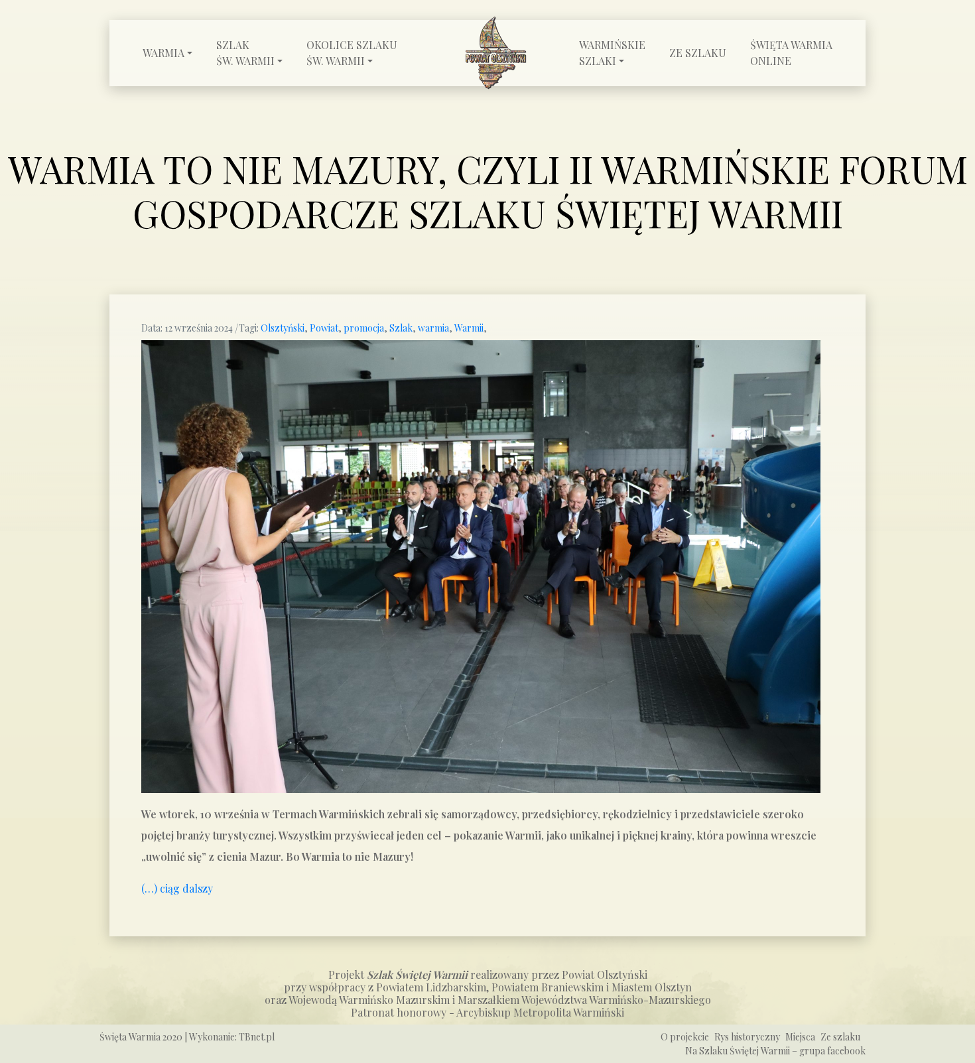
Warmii (469, 328)
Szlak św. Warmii (245, 53)
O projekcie (685, 1037)
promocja (364, 328)
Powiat (324, 328)
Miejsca (800, 1037)
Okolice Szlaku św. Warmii (351, 53)
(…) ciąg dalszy (177, 888)
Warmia (163, 53)
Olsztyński (282, 328)
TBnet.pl (257, 1037)
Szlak (401, 328)
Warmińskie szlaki (612, 53)
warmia (433, 328)
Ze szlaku (697, 53)
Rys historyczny (747, 1037)
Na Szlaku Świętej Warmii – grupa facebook (775, 1050)
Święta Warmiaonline (791, 53)
